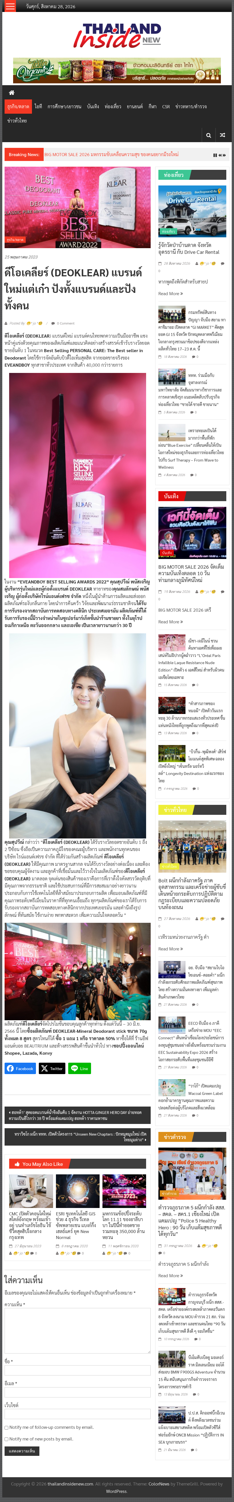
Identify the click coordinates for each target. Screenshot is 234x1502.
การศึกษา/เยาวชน (64, 106)
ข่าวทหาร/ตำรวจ (191, 106)
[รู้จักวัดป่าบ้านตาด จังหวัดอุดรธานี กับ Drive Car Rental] (192, 211)
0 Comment (65, 323)
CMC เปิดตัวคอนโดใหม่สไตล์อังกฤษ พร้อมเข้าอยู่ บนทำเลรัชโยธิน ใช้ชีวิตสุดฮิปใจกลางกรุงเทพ (30, 1225)
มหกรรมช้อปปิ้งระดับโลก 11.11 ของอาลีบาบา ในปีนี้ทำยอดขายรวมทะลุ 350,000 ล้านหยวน (123, 1225)
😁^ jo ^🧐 (21, 1253)
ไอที (38, 106)
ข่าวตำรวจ (169, 1193)
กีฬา (153, 106)
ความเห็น (15, 1304)
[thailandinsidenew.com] (12, 92)
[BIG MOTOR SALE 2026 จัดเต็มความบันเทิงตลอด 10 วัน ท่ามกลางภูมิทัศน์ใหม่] (192, 532)
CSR (166, 106)
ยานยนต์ (135, 106)
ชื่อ (9, 1361)
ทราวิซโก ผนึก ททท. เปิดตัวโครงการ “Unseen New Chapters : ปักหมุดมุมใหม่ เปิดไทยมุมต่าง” (80, 1136)
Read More (169, 293)
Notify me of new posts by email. (41, 1439)
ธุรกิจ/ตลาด (18, 106)
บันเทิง (93, 106)
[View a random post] (222, 135)
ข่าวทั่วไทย (17, 121)
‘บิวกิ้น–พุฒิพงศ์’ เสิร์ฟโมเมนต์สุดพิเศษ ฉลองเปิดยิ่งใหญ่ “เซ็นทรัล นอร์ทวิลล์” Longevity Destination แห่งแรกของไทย (192, 766)
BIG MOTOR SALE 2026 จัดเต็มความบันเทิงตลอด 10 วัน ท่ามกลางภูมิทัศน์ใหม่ (191, 573)
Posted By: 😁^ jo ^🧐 (26, 323)
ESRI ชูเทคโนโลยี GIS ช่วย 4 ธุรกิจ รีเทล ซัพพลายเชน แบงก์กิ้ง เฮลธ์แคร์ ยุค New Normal (76, 1225)
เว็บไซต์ (12, 1405)
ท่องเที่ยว (113, 106)
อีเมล (11, 1383)
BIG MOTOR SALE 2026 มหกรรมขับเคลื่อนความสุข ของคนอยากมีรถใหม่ (112, 154)
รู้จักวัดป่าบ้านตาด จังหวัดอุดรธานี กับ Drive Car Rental (188, 248)
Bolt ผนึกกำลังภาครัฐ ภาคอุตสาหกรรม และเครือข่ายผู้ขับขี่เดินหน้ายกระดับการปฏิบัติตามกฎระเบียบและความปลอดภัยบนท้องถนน (192, 893)
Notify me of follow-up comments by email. (51, 1427)
